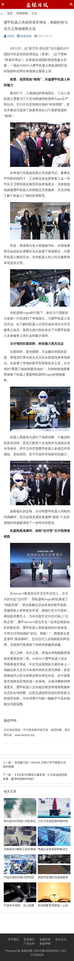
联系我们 (29, 939)
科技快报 (22, 13)
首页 (10, 13)
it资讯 (10, 36)
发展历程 (45, 939)
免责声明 (45, 943)
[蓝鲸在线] (1, 13)
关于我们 (13, 939)
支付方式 (60, 939)
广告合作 (29, 943)
